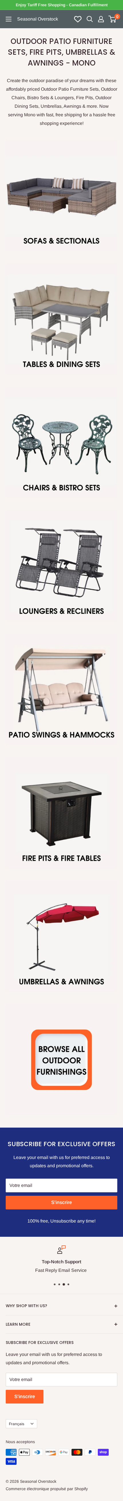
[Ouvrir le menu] (8, 19)
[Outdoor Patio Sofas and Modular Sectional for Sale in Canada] (61, 195)
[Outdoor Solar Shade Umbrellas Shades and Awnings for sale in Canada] (61, 936)
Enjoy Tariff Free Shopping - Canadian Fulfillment (62, 5)
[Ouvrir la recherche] (90, 19)
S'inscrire (61, 1202)
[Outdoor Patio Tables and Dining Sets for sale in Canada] (61, 319)
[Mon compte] (101, 19)
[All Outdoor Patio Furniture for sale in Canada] (61, 1059)
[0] (112, 19)
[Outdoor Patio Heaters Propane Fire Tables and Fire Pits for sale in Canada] (61, 813)
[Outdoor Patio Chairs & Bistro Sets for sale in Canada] (61, 442)
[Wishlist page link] (78, 19)
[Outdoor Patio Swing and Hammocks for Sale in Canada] (61, 689)
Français (16, 1424)
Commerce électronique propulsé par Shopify (47, 1488)
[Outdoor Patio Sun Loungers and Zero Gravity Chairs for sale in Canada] (61, 565)
